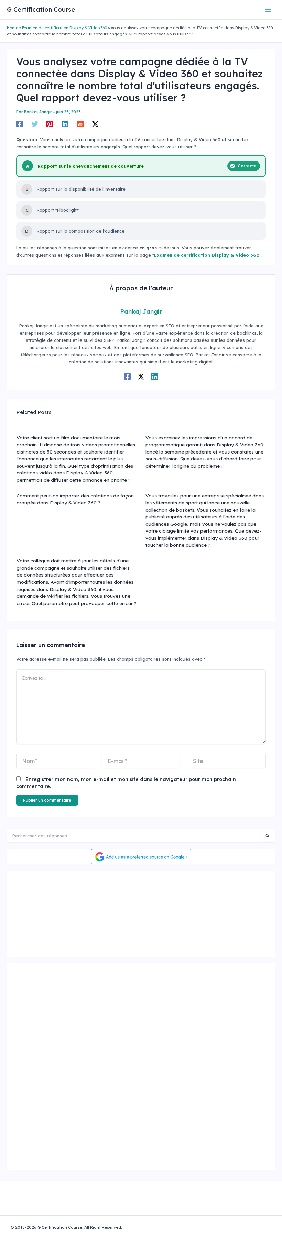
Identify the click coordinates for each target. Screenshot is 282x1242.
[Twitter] (34, 124)
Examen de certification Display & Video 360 (64, 27)
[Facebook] (19, 124)
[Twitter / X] (95, 124)
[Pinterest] (49, 124)
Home (12, 27)
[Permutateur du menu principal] (268, 9)
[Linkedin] (65, 124)
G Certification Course (41, 9)
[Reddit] (80, 124)
